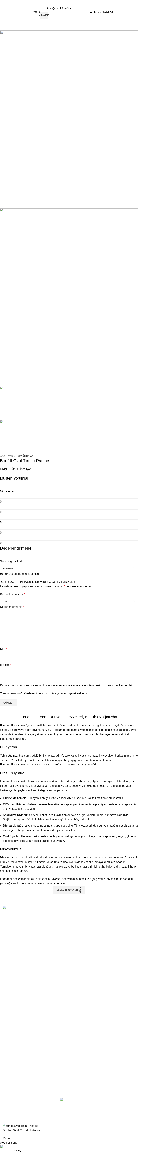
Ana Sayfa (7, 455)
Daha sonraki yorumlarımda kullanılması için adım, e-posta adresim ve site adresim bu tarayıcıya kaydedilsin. (67, 685)
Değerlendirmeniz (12, 606)
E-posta (5, 664)
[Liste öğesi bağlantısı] (71, 959)
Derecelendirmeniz (12, 594)
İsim (3, 648)
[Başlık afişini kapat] (4, 1114)
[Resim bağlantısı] (30, 910)
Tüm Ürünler (24, 455)
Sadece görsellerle (11, 561)
